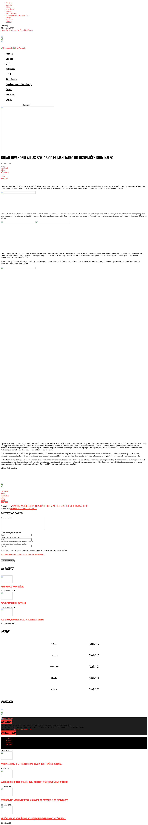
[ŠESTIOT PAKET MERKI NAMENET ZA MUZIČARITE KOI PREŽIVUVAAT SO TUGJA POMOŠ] (6, 795)
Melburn (74, 644)
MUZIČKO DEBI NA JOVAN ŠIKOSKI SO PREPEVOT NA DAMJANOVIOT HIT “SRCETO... (33, 818)
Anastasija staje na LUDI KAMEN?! (23, 508)
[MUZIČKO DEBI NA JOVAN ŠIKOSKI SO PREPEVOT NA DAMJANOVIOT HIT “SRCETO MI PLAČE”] (6, 813)
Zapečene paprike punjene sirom (13, 603)
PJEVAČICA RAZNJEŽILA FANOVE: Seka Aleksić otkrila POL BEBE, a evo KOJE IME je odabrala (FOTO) (50, 505)
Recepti (8, 17)
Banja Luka (74, 666)
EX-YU (8, 11)
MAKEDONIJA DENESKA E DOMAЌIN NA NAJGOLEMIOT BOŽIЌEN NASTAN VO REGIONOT (34, 782)
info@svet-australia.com (23, 729)
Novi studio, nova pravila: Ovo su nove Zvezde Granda (22, 619)
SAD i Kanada (11, 13)
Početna (8, 3)
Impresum (9, 20)
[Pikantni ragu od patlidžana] (6, 583)
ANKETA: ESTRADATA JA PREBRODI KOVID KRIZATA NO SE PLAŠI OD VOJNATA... (31, 763)
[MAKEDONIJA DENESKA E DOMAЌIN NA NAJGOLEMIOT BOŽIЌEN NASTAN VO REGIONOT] (6, 777)
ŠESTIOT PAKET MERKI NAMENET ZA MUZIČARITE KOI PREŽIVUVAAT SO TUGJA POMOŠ (34, 800)
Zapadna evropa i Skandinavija (17, 15)
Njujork (74, 689)
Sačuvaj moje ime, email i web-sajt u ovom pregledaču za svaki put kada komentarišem (35, 550)
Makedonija (10, 9)
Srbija (8, 7)
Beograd (74, 655)
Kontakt (8, 22)
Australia (9, 5)
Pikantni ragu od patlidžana (12, 586)
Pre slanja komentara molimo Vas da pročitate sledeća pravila (23, 554)
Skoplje (74, 678)
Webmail (9, 744)
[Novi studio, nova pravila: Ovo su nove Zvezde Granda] (6, 615)
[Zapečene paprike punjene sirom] (6, 599)
